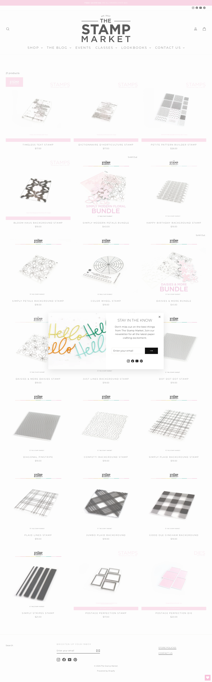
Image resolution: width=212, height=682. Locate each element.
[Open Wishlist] (208, 678)
